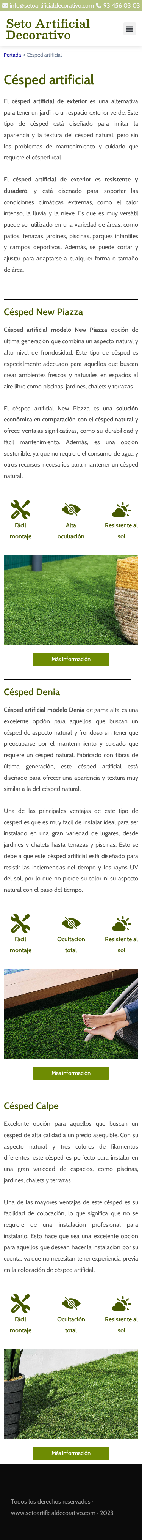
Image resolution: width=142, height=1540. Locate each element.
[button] (129, 28)
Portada (12, 55)
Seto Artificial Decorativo (48, 28)
